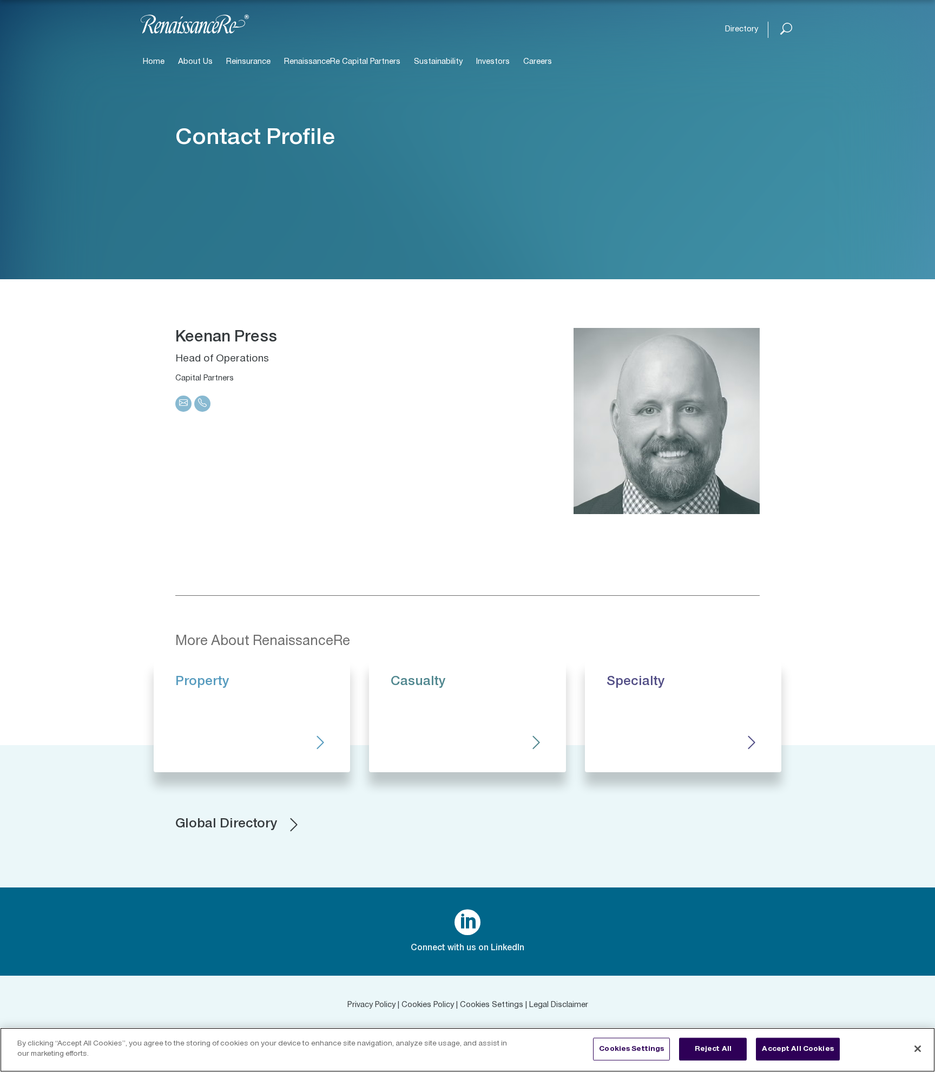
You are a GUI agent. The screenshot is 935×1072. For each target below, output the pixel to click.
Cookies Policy (427, 1005)
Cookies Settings (491, 1005)
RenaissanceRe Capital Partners (342, 61)
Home (153, 61)
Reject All (713, 1048)
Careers (537, 61)
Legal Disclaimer (558, 1005)
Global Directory (226, 824)
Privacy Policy (371, 1005)
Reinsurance (248, 61)
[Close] (918, 1049)
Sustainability (438, 61)
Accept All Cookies (797, 1048)
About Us (195, 61)
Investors (493, 61)
